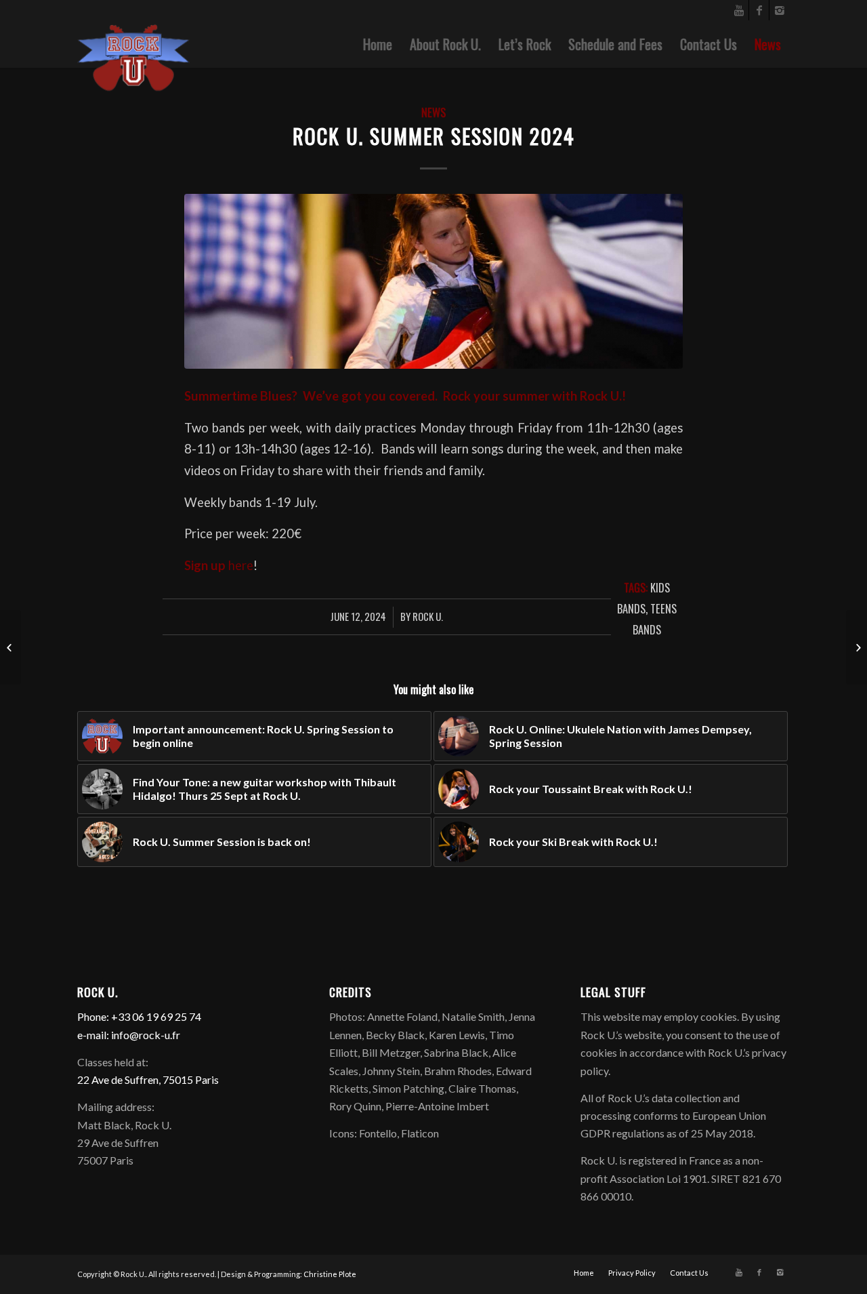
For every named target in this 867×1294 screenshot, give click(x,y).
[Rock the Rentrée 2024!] (856, 647)
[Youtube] (738, 10)
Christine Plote (329, 1274)
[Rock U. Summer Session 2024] (433, 281)
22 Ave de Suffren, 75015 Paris (148, 1079)
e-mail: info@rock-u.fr (128, 1034)
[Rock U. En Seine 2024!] (10, 647)
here (240, 565)
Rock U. (428, 616)
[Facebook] (759, 10)
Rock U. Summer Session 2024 (434, 136)
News (433, 112)
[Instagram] (779, 10)
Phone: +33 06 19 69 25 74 (139, 1016)
